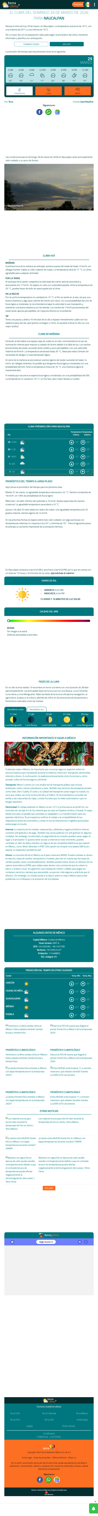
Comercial (42, 1437)
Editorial (56, 1437)
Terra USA (49, 1419)
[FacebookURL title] (39, 111)
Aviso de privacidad (42, 1457)
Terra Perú (15, 1419)
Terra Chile (15, 1413)
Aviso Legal (27, 1457)
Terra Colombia (49, 1413)
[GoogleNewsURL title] (57, 111)
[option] (19, 91)
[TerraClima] (88, 4)
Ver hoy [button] (67, 44)
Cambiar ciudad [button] (31, 44)
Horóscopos (82, 1419)
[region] (49, 135)
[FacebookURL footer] (40, 1479)
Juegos (29, 1426)
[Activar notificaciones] (82, 1508)
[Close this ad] (95, 1501)
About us (72, 1457)
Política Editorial (59, 1457)
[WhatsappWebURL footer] (48, 1479)
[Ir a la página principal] (11, 4)
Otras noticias (68, 1426)
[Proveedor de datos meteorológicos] (49, 1493)
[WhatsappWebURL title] (48, 111)
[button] (94, 4)
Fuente (83, 101)
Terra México (82, 1413)
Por (8, 101)
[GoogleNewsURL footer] (57, 1479)
